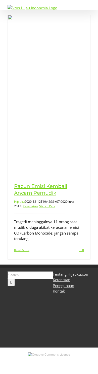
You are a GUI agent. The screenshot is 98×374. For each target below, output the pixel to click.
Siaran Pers (47, 206)
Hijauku (19, 201)
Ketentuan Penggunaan (63, 282)
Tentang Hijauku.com (71, 274)
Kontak (59, 291)
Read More (21, 250)
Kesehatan (30, 206)
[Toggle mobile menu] (88, 7)
